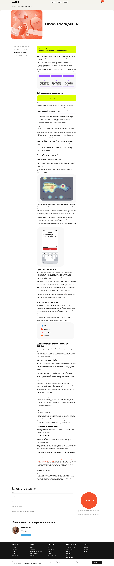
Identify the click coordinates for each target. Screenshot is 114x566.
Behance (86, 547)
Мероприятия (15, 555)
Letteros (50, 547)
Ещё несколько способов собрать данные (20, 56)
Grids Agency (51, 549)
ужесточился (52, 126)
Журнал (65, 2)
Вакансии (14, 549)
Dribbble (86, 549)
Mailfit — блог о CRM (71, 547)
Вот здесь (65, 293)
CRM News (68, 553)
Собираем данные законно (21, 46)
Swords (68, 555)
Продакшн (32, 555)
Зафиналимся (17, 60)
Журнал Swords (52, 555)
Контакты (14, 553)
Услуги (59, 2)
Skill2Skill (50, 551)
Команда (14, 547)
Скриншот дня (69, 557)
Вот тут (39, 147)
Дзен (85, 551)
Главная (14, 6)
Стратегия (32, 549)
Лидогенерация (34, 553)
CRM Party (68, 551)
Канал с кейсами (70, 549)
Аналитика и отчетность (36, 551)
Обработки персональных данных (86, 516)
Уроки (49, 553)
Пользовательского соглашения (86, 512)
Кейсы (53, 2)
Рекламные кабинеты (20, 52)
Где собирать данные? (20, 49)
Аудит (31, 547)
